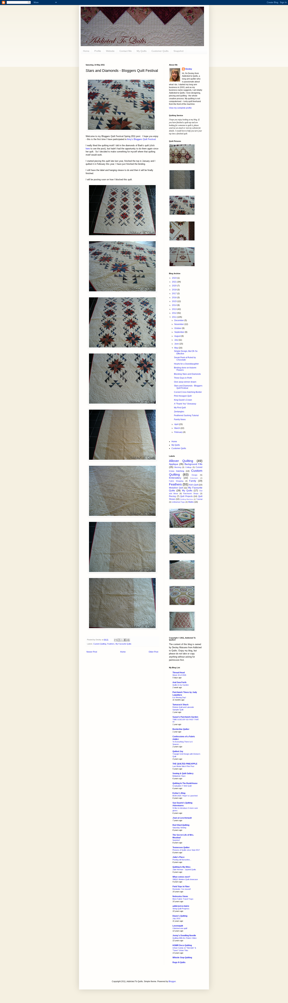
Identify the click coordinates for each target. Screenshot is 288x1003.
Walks (191, 502)
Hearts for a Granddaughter (186, 364)
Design (194, 475)
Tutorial (199, 499)
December (179, 320)
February (178, 432)
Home (123, 652)
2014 (174, 305)
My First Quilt (180, 407)
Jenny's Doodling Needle (184, 935)
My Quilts (141, 51)
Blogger (172, 981)
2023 (174, 278)
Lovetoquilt (177, 926)
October (178, 328)
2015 (174, 301)
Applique (173, 464)
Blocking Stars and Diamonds (187, 374)
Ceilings (188, 467)
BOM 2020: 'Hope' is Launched (185, 796)
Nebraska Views (180, 896)
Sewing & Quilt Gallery (183, 773)
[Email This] (115, 640)
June (176, 344)
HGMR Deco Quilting (182, 945)
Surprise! (176, 840)
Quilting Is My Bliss (181, 867)
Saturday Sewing (179, 828)
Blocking (177, 467)
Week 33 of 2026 (179, 675)
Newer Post (91, 652)
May (176, 348)
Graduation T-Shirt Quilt (182, 786)
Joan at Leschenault (182, 818)
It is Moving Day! (179, 697)
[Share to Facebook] (125, 640)
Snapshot (179, 51)
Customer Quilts (160, 51)
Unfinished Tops (178, 502)
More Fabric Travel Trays (182, 899)
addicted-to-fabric (180, 906)
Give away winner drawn (185, 382)
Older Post (153, 652)
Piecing (172, 496)
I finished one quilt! (179, 928)
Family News (180, 419)
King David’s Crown (183, 400)
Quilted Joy (177, 751)
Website (110, 51)
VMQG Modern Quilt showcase (185, 879)
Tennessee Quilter (181, 847)
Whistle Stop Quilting (182, 957)
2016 (174, 297)
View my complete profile (180, 108)
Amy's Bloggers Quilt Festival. (141, 139)
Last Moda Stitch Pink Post (183, 766)
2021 (174, 282)
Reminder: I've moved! (181, 889)
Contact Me (126, 51)
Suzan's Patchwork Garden (185, 717)
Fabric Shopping (176, 481)
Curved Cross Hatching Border (188, 392)
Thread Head (178, 672)
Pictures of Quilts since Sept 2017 (186, 850)
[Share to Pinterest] (128, 640)
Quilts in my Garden (180, 685)
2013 (174, 309)
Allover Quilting (181, 461)
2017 (174, 293)
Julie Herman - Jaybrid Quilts (184, 870)
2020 (174, 285)
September (179, 332)
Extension (194, 478)
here (88, 148)
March (177, 428)
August (177, 336)
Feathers (110, 644)
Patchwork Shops (190, 493)
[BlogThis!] (118, 640)
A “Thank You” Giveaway (185, 404)
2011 (174, 317)
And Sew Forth (179, 682)
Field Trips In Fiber (181, 886)
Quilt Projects (186, 496)
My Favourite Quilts (123, 644)
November (179, 324)
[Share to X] (122, 640)
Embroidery (175, 477)
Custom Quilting (99, 644)
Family (192, 480)
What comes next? (181, 877)
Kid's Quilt (193, 485)
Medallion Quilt (176, 488)
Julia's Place (178, 857)
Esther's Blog (178, 793)
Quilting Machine (186, 499)
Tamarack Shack (180, 704)
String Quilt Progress (180, 909)
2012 (174, 313)
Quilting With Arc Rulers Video (184, 938)
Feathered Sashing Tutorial (186, 415)
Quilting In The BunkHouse (185, 783)
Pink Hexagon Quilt (183, 396)
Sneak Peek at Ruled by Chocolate (185, 358)
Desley (188, 69)
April (176, 424)
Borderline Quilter (180, 729)
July (176, 340)
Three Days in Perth (183, 378)
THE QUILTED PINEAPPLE (184, 764)
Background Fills (193, 464)
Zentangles (179, 411)
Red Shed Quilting (180, 825)
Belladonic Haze (179, 776)
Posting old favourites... (181, 860)
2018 (174, 290)
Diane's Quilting (179, 916)
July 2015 (176, 918)
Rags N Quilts (179, 962)
